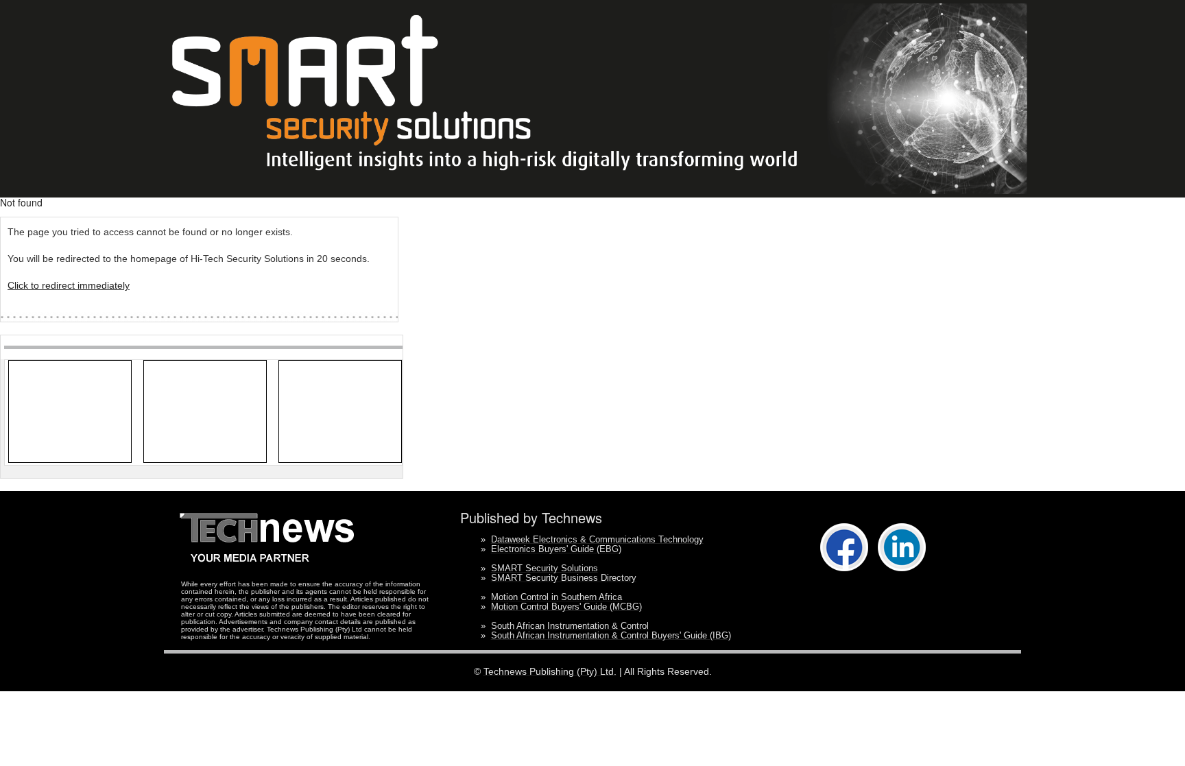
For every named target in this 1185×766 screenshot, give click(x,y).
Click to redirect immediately (69, 285)
